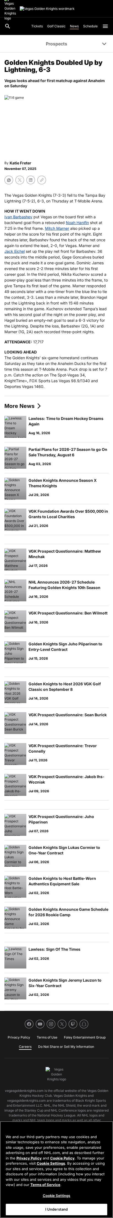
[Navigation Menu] (105, 26)
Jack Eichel (14, 251)
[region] (56, 1169)
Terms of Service (45, 1184)
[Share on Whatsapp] (8, 180)
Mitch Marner (57, 228)
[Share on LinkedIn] (30, 180)
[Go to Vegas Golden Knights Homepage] (47, 8)
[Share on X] (19, 180)
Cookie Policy (62, 1158)
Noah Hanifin (77, 222)
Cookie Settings (51, 1163)
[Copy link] (41, 180)
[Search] (7, 26)
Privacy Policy (29, 1158)
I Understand (56, 1209)
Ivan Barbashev (18, 216)
